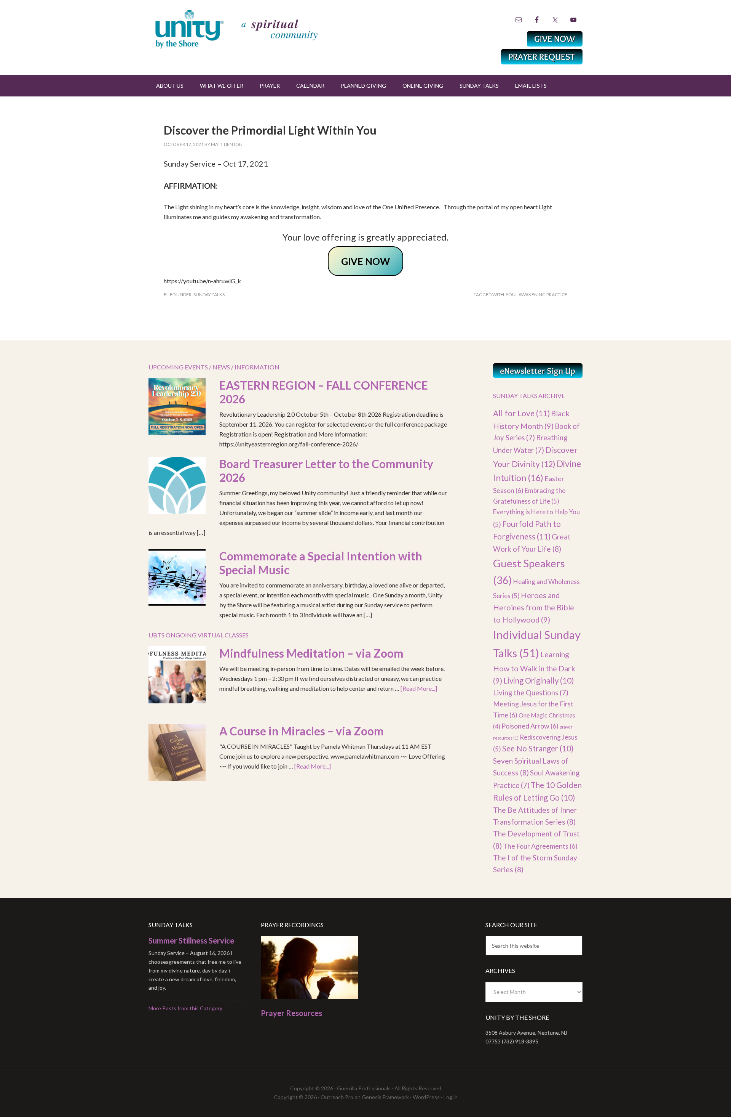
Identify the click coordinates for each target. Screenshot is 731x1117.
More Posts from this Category (185, 1008)
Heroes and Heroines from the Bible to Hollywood (533, 607)
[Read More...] (419, 688)
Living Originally (538, 680)
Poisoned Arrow (530, 726)
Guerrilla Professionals (364, 1088)
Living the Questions (530, 692)
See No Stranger (537, 748)
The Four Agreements (540, 846)
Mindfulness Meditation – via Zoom (311, 653)
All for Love (521, 413)
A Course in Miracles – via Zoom (301, 731)
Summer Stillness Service (191, 940)
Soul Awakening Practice (536, 294)
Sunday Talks (209, 294)
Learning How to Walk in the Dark (534, 667)
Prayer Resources (291, 1012)
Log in (451, 1097)
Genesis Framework (385, 1097)
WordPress (426, 1097)
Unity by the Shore (253, 29)
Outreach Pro (337, 1097)
